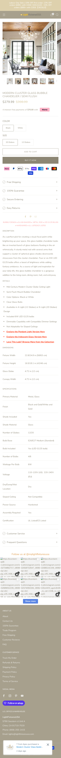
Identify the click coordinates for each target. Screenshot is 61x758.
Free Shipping (9, 635)
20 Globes (10, 142)
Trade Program (9, 630)
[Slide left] (5, 81)
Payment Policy (10, 671)
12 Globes (26, 142)
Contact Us (8, 621)
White (20, 128)
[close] (48, 745)
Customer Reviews (11, 639)
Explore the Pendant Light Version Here (26, 331)
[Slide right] (56, 81)
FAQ (5, 644)
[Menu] (4, 14)
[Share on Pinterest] (30, 216)
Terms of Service (10, 681)
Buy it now (30, 160)
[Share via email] (35, 216)
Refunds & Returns (11, 662)
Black (8, 128)
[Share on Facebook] (25, 216)
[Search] (57, 14)
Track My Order (10, 657)
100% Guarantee (10, 625)
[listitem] (31, 5)
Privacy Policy (9, 676)
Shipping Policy (9, 667)
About (5, 616)
